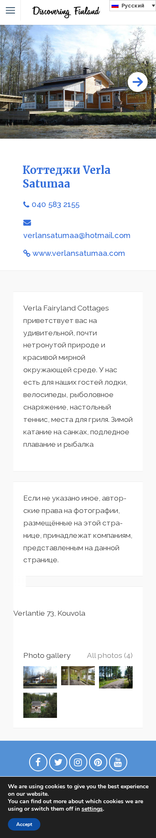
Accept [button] (24, 824)
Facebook (38, 764)
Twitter (58, 764)
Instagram (78, 764)
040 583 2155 (55, 204)
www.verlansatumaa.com (78, 253)
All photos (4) (110, 655)
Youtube (118, 764)
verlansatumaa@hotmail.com (77, 235)
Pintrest (98, 764)
